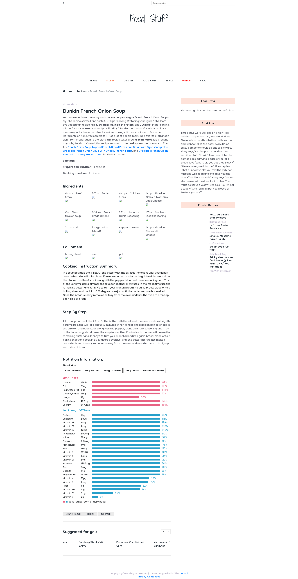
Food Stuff (149, 18)
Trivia (169, 80)
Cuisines (128, 80)
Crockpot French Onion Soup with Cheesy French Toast (97, 151)
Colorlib (184, 573)
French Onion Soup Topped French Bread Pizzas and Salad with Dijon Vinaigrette (118, 147)
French (90, 514)
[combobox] (193, 3)
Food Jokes (149, 80)
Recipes (110, 80)
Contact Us (153, 576)
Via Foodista (70, 104)
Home (95, 80)
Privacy (142, 576)
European (106, 514)
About (204, 80)
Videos (186, 80)
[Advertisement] (149, 52)
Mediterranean (73, 514)
